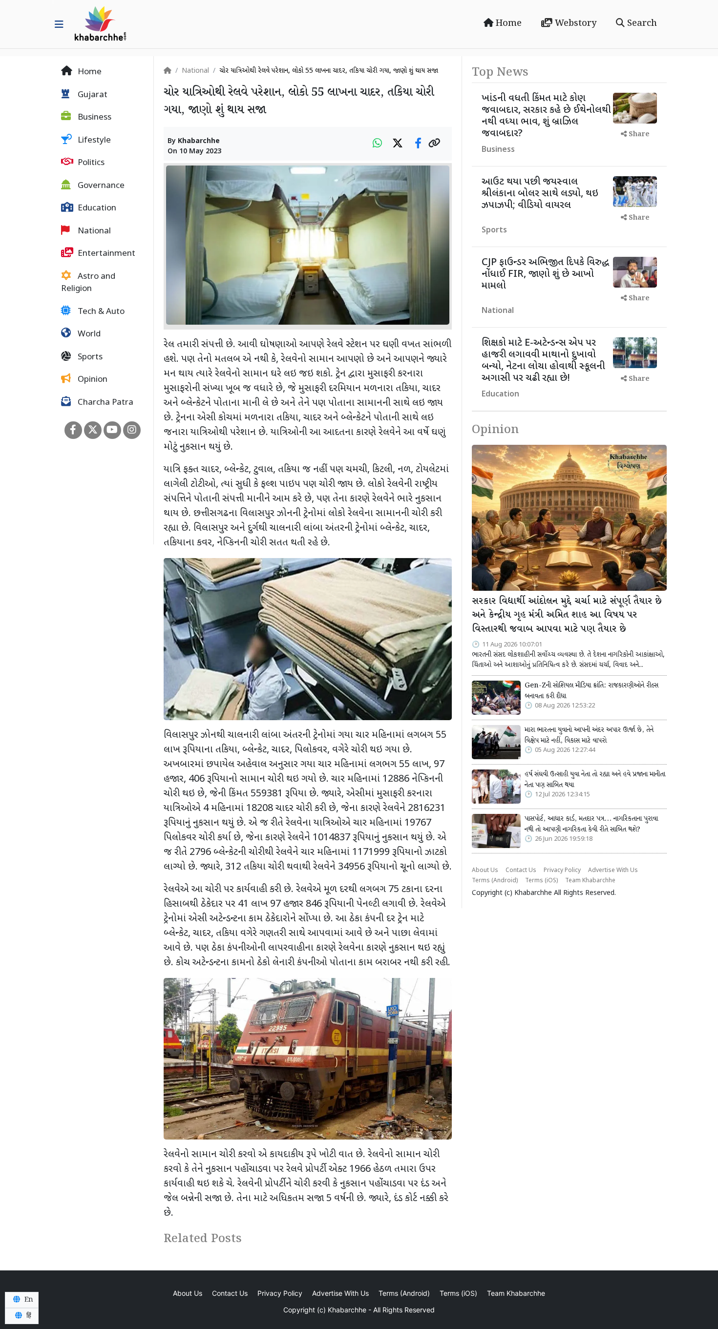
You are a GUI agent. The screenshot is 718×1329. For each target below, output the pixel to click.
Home (507, 23)
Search (641, 23)
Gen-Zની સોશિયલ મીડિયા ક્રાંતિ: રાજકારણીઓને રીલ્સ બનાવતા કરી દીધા (591, 691)
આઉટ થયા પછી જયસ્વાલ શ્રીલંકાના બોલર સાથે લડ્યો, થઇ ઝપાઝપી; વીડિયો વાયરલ (540, 194)
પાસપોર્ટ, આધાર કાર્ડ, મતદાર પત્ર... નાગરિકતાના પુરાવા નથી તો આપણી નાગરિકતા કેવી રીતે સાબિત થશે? (591, 824)
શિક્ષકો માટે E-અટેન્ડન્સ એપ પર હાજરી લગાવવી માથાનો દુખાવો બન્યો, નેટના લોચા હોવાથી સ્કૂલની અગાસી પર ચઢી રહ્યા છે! (543, 361)
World (88, 334)
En (27, 1300)
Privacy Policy (562, 870)
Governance (100, 186)
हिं (27, 1316)
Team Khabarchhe (590, 881)
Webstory (574, 23)
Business (93, 117)
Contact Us (521, 870)
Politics (90, 163)
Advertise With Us (613, 870)
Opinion (91, 379)
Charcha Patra (104, 402)
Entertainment (105, 254)
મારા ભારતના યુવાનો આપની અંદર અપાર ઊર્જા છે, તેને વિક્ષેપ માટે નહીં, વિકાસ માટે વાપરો (589, 735)
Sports (89, 357)
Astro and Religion (88, 283)
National (93, 231)
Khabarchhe (199, 141)
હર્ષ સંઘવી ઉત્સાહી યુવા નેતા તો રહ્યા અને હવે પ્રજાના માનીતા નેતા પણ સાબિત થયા (595, 779)
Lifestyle (93, 140)
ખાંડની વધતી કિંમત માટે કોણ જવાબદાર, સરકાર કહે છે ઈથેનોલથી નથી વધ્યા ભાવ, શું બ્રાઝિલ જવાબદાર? (546, 116)
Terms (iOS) (541, 881)
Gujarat (91, 95)
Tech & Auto (100, 312)
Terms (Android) (495, 881)
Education (96, 208)
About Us (485, 870)
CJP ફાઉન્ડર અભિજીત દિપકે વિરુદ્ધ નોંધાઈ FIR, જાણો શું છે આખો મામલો (545, 274)
